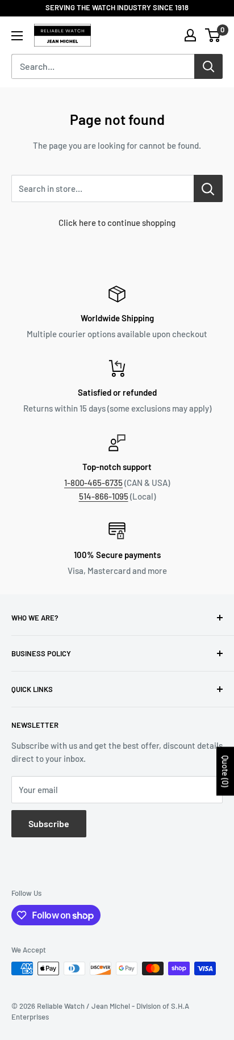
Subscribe (48, 823)
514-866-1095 (103, 496)
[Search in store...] (208, 188)
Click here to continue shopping (117, 222)
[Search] (208, 66)
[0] (213, 35)
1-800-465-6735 (93, 482)
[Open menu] (17, 35)
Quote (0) (225, 771)
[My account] (190, 35)
